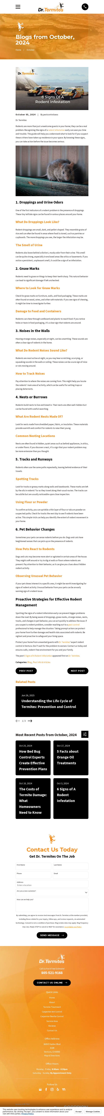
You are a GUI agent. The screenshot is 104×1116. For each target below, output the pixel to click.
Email (56, 873)
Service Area (52, 1021)
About (52, 1002)
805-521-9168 (52, 972)
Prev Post (26, 671)
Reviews (52, 1025)
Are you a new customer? (26, 891)
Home (52, 997)
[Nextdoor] (63, 1089)
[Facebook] (46, 1089)
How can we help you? (25, 899)
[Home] (51, 7)
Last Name (58, 865)
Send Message (49, 935)
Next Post (78, 671)
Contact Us (52, 1030)
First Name (21, 865)
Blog (29, 662)
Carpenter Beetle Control (52, 1016)
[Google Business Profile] (40, 1089)
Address (20, 882)
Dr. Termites (74, 655)
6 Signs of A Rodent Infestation (38, 655)
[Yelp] (57, 1089)
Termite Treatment (52, 1007)
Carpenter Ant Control (52, 1011)
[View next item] (30, 721)
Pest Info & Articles (41, 662)
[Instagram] (52, 1089)
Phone (19, 873)
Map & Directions (52, 1055)
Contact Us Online (50, 982)
